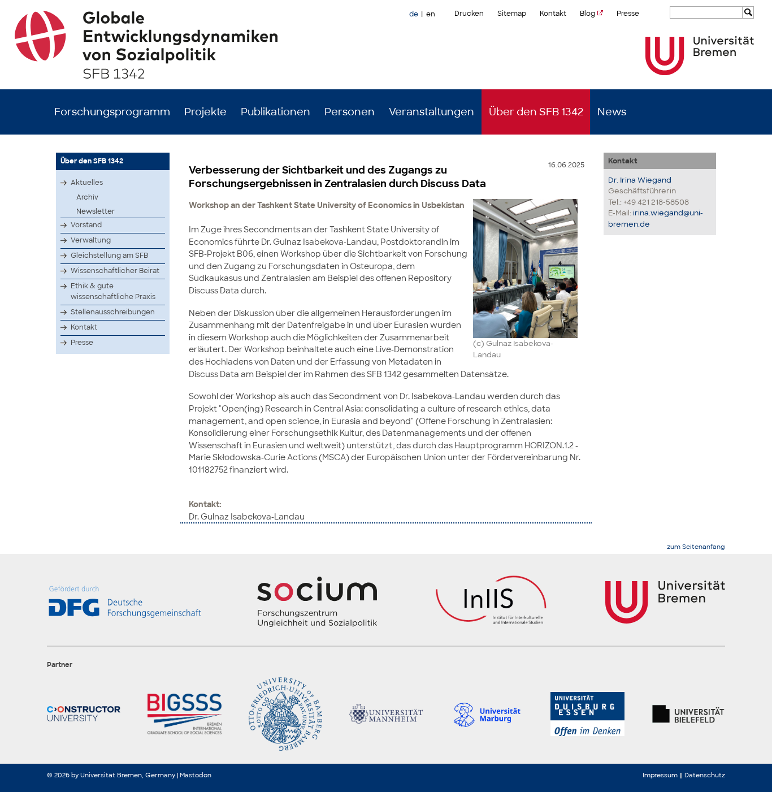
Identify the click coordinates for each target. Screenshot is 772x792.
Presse (628, 13)
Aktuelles (87, 182)
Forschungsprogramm (112, 112)
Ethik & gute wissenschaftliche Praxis (113, 291)
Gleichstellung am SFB (109, 255)
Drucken (469, 13)
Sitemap (511, 13)
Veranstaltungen (431, 112)
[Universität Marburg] (486, 714)
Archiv (87, 197)
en (430, 14)
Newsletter (95, 211)
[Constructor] (83, 714)
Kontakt (553, 13)
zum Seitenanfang (696, 547)
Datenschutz (704, 775)
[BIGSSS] (184, 714)
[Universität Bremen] (699, 55)
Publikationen (275, 112)
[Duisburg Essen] (587, 714)
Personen (349, 112)
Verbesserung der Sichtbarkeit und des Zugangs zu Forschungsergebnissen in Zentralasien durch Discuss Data (337, 177)
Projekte (205, 112)
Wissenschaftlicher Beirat (115, 270)
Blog (587, 13)
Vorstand (86, 225)
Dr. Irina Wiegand (639, 180)
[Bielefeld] (688, 714)
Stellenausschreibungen (113, 312)
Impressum (660, 775)
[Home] (386, 45)
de (413, 14)
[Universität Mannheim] (386, 714)
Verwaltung (91, 240)
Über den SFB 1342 (536, 112)
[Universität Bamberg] (285, 714)
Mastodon (195, 775)
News (611, 112)
